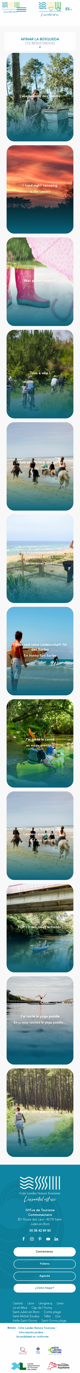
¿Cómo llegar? (44, 1288)
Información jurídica (31, 1332)
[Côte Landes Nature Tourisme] (50, 9)
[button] (67, 9)
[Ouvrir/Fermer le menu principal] (26, 9)
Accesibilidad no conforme (32, 1337)
